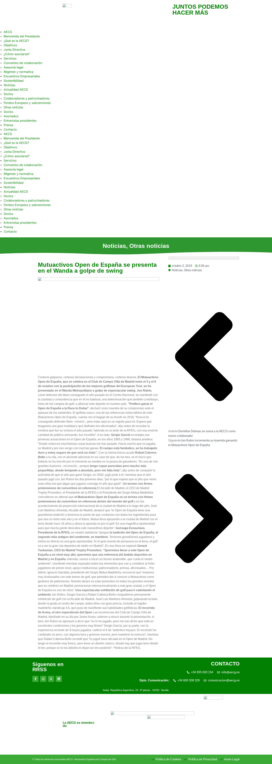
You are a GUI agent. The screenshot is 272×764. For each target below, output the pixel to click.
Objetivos (10, 45)
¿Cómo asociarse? (16, 54)
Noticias (9, 85)
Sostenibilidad (13, 80)
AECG (8, 32)
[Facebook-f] (35, 679)
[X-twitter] (51, 679)
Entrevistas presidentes (20, 120)
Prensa (8, 125)
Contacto (10, 129)
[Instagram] (43, 679)
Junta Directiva (14, 49)
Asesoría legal (13, 67)
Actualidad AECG (16, 89)
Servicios (10, 58)
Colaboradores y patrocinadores (26, 98)
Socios (8, 94)
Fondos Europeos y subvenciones (27, 103)
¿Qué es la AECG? (16, 41)
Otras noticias (13, 107)
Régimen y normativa (18, 72)
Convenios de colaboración (23, 63)
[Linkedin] (59, 679)
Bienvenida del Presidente (22, 36)
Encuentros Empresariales (22, 76)
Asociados (11, 116)
